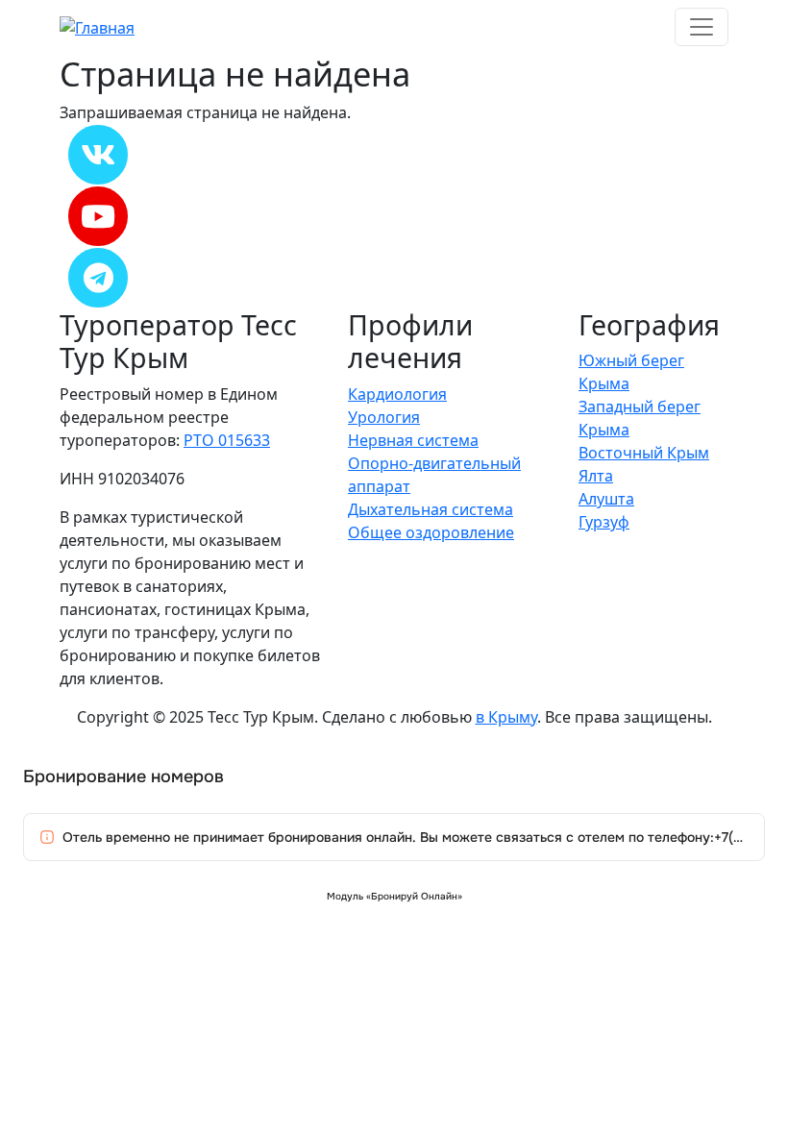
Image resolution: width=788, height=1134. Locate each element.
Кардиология (397, 394)
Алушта (606, 498)
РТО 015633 (227, 440)
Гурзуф (604, 521)
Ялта (596, 475)
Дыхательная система (430, 509)
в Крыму (506, 716)
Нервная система (413, 440)
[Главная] (97, 26)
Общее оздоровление (431, 532)
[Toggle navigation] (701, 27)
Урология (384, 417)
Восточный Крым (644, 452)
